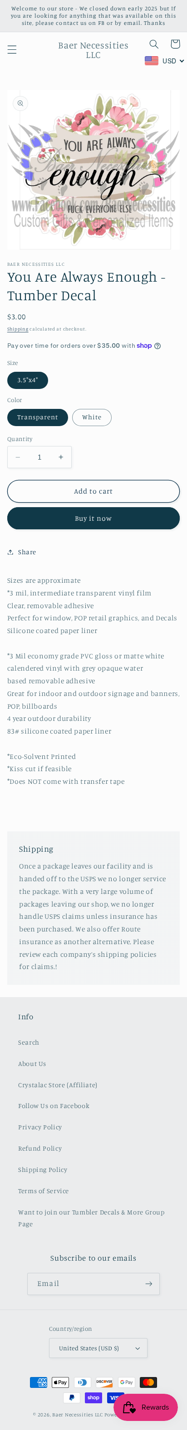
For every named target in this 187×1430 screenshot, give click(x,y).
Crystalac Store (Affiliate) (58, 1085)
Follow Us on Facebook (53, 1105)
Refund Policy (40, 1148)
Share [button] (27, 552)
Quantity (19, 438)
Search (28, 1042)
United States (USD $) (89, 1348)
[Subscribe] (148, 1284)
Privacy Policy (40, 1127)
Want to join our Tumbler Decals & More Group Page (91, 1218)
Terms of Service (43, 1191)
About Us (32, 1063)
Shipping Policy (42, 1169)
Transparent (38, 417)
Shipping (18, 328)
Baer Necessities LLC (77, 1414)
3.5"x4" (27, 380)
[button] (11, 49)
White (92, 417)
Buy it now (94, 518)
